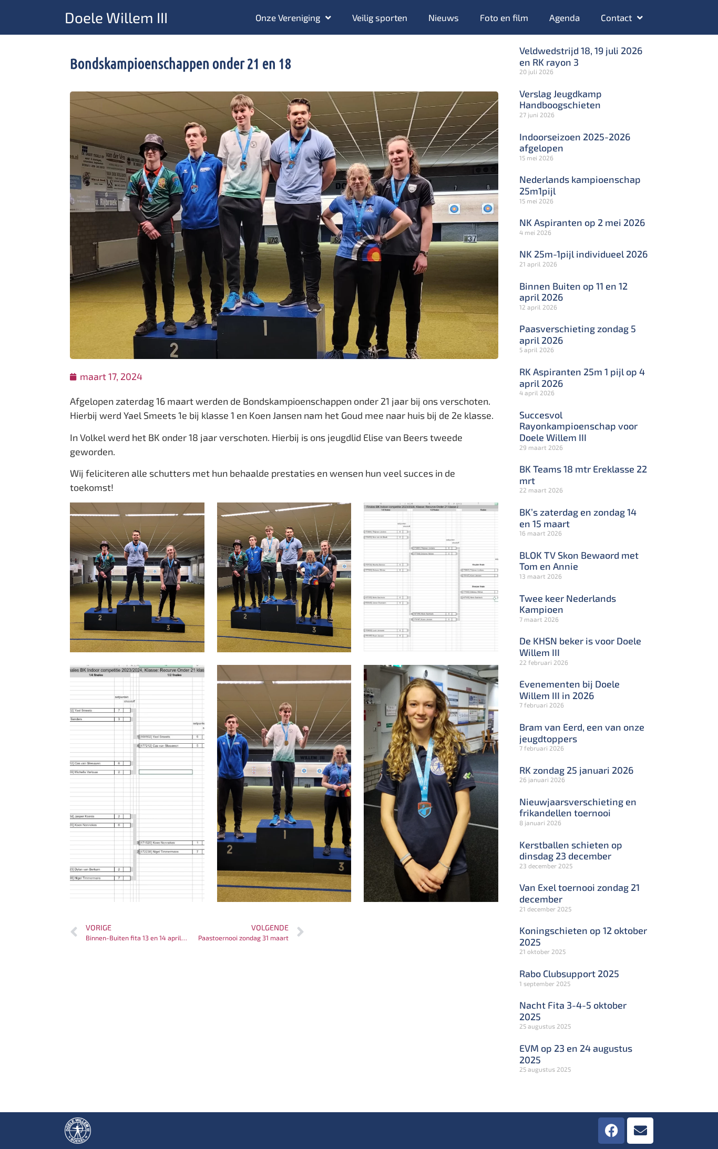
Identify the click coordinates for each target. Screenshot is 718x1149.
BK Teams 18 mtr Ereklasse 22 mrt (583, 474)
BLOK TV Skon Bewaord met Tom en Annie (579, 560)
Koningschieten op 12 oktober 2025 (583, 936)
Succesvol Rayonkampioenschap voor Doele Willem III (578, 426)
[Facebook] (611, 1130)
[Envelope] (640, 1130)
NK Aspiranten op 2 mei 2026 (582, 222)
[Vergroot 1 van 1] (337, 516)
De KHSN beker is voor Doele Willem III (580, 646)
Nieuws (443, 17)
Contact (616, 17)
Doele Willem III (116, 17)
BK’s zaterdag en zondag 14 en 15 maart (578, 517)
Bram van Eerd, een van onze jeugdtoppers (581, 732)
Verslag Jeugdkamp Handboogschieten (560, 99)
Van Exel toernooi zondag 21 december (579, 893)
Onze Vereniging (287, 17)
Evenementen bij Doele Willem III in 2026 (569, 689)
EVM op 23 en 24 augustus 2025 (575, 1053)
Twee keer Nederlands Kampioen (567, 603)
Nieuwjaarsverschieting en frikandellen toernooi (578, 807)
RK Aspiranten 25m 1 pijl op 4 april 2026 (582, 377)
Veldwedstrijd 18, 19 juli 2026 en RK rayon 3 (580, 56)
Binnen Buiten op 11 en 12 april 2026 (573, 291)
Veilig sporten (379, 17)
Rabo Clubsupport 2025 (569, 973)
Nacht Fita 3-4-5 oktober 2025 (573, 1010)
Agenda (564, 17)
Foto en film (504, 17)
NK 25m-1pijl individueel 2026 (583, 254)
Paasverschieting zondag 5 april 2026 (577, 334)
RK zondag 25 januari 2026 (576, 770)
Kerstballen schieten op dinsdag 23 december (570, 850)
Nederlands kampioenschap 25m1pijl (580, 185)
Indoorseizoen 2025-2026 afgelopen (574, 142)
